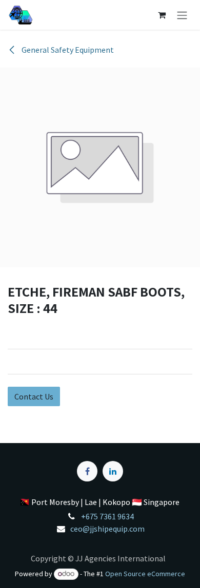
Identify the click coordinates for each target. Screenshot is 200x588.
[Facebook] (87, 471)
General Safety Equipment (67, 50)
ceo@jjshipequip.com (107, 528)
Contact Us (33, 396)
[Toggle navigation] (182, 15)
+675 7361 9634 (107, 516)
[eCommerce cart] (161, 15)
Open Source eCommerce (145, 573)
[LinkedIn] (113, 471)
